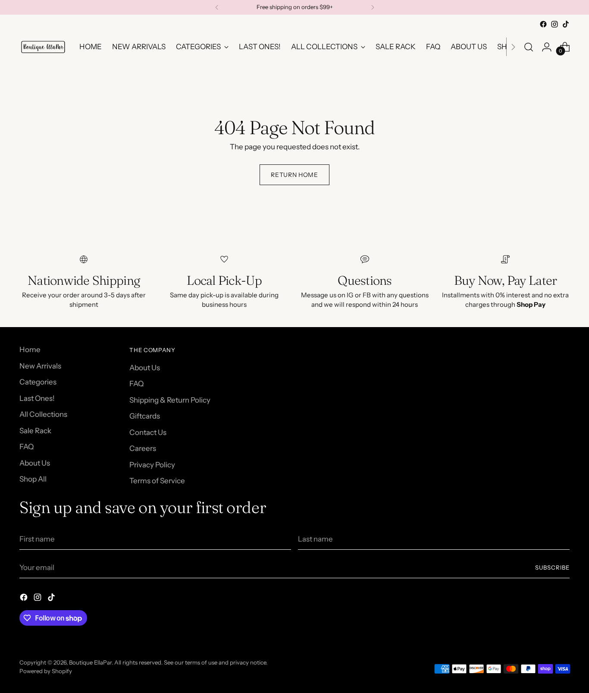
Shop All (33, 479)
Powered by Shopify (45, 671)
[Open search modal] (528, 47)
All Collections (43, 414)
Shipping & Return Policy (169, 400)
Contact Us (147, 432)
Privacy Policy (152, 464)
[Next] (372, 7)
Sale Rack (35, 430)
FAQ (26, 446)
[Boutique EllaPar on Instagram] (554, 24)
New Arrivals (40, 366)
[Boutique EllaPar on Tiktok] (566, 24)
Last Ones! (37, 398)
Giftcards (144, 416)
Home (30, 349)
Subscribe (552, 567)
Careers (142, 448)
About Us (34, 463)
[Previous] (216, 7)
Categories (37, 382)
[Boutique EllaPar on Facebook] (543, 24)
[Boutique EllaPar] (43, 47)
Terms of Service (157, 480)
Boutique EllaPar (90, 662)
